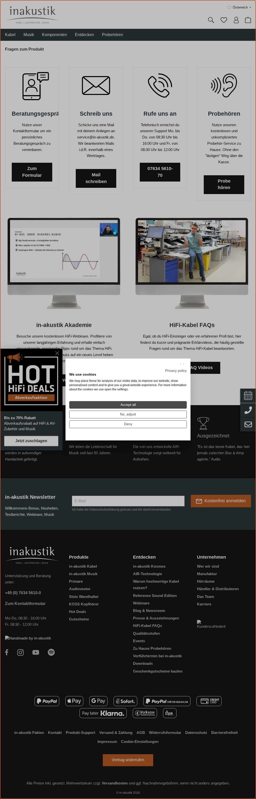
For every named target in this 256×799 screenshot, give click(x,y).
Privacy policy (176, 370)
